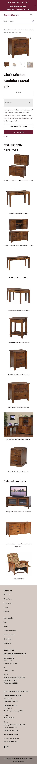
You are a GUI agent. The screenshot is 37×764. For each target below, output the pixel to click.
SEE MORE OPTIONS (18, 126)
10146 (6, 136)
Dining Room (8, 599)
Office (10, 30)
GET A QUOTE (18, 132)
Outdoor (6, 611)
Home (5, 30)
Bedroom (7, 595)
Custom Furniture (9, 635)
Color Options (8, 639)
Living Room (7, 603)
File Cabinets (17, 30)
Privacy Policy (19, 758)
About (6, 626)
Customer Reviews (10, 631)
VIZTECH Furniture (19, 761)
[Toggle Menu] (31, 15)
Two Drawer (25, 30)
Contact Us (7, 643)
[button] (30, 38)
